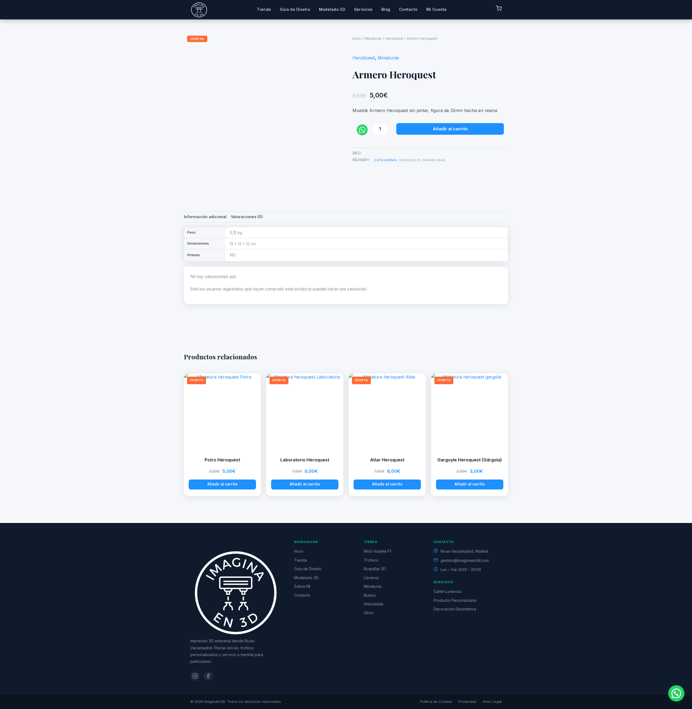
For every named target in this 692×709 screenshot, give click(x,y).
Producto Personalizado (455, 600)
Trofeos (371, 560)
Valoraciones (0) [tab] (247, 216)
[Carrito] (499, 9)
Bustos (370, 595)
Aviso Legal (492, 702)
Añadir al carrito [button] (222, 484)
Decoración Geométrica (455, 609)
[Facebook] (208, 676)
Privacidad (467, 702)
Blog (385, 9)
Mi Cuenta (436, 9)
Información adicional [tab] (205, 216)
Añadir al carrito (450, 128)
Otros (369, 612)
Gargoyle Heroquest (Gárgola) (469, 459)
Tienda (264, 9)
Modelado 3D (332, 9)
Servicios (363, 9)
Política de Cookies (436, 702)
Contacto (408, 9)
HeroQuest (394, 38)
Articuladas (373, 604)
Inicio (356, 38)
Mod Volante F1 (377, 551)
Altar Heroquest (387, 459)
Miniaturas (373, 38)
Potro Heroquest (222, 459)
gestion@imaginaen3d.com (465, 560)
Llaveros (371, 577)
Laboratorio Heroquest (304, 459)
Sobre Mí (302, 586)
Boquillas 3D (375, 568)
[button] (676, 693)
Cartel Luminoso (448, 591)
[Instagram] (195, 676)
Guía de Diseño (295, 9)
